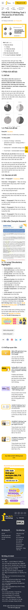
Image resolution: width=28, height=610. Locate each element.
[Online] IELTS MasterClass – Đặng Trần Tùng (21, 548)
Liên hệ (3, 539)
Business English (20, 544)
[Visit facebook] (15, 513)
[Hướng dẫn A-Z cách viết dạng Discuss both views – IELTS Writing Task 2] (6, 388)
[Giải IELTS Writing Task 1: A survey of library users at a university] (6, 406)
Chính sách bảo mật (6, 535)
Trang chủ (3, 8)
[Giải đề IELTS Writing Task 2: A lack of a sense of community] (6, 439)
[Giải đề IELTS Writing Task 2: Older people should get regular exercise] (6, 423)
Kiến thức (8, 8)
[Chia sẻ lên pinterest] (12, 339)
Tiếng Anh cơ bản (20, 533)
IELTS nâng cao (19, 539)
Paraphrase (17, 178)
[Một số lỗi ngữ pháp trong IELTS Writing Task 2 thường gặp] (6, 352)
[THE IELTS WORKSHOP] (8, 3)
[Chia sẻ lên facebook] (7, 339)
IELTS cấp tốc (19, 541)
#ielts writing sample (8, 330)
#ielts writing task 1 (8, 334)
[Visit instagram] (19, 513)
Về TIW (3, 533)
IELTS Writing (13, 8)
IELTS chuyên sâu (20, 537)
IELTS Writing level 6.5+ (21, 8)
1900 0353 (21, 517)
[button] (21, 3)
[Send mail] (25, 513)
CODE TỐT (17, 607)
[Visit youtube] (22, 513)
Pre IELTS (18, 535)
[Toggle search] (13, 2)
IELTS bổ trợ (19, 542)
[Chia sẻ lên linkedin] (16, 339)
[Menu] (2, 2)
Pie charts (10, 131)
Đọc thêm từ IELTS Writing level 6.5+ (14, 456)
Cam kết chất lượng (6, 537)
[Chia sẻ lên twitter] (20, 339)
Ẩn (10, 42)
